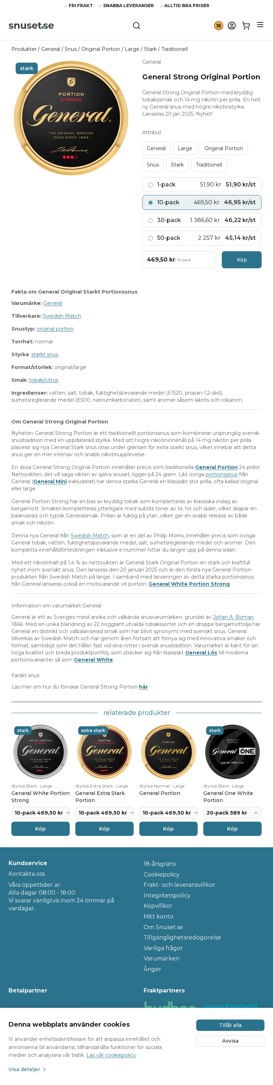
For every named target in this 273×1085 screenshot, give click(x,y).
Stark (150, 49)
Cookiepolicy (162, 874)
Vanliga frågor (163, 948)
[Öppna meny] (260, 24)
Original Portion (100, 49)
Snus (71, 49)
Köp (242, 260)
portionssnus (221, 474)
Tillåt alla (230, 1025)
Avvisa (230, 1041)
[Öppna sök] (136, 25)
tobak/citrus (43, 380)
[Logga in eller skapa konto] (232, 25)
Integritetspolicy (167, 895)
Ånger (152, 969)
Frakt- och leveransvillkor (179, 884)
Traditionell (174, 49)
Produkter (24, 49)
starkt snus (44, 354)
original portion (55, 329)
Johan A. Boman (233, 617)
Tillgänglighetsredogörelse (182, 937)
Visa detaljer (24, 1069)
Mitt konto (158, 916)
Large (132, 49)
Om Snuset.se (163, 927)
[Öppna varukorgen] (246, 25)
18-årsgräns (160, 863)
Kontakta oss (27, 873)
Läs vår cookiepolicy (111, 1055)
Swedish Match (62, 316)
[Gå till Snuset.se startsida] (31, 25)
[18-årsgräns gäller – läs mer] (218, 25)
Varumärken (162, 958)
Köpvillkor (158, 905)
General (50, 49)
